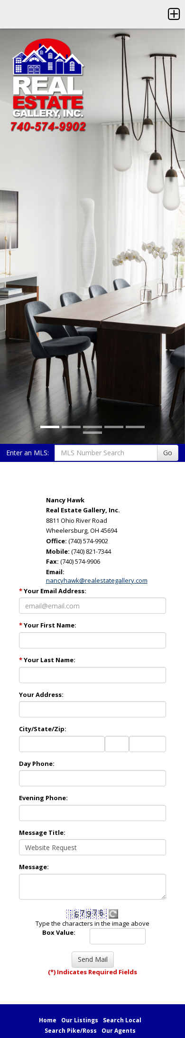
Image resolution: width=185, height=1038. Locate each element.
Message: (34, 866)
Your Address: (41, 694)
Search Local (122, 1020)
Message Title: (42, 832)
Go (167, 452)
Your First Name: (47, 625)
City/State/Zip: (42, 729)
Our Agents (119, 1031)
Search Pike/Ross (71, 1031)
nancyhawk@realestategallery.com (97, 580)
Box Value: (58, 932)
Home (47, 1020)
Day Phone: (37, 763)
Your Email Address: (52, 591)
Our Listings (79, 1020)
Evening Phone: (43, 797)
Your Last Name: (47, 660)
